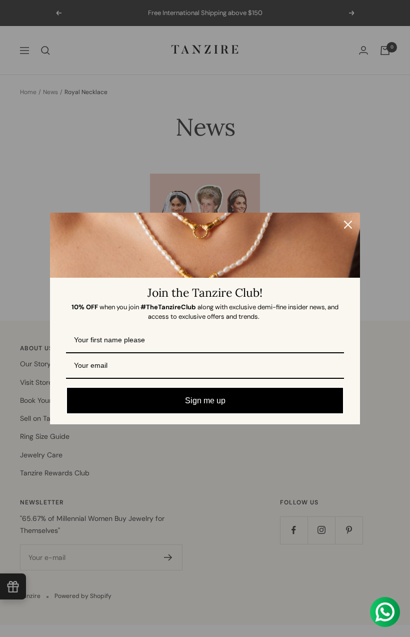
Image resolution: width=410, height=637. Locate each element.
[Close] (348, 225)
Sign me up (205, 400)
